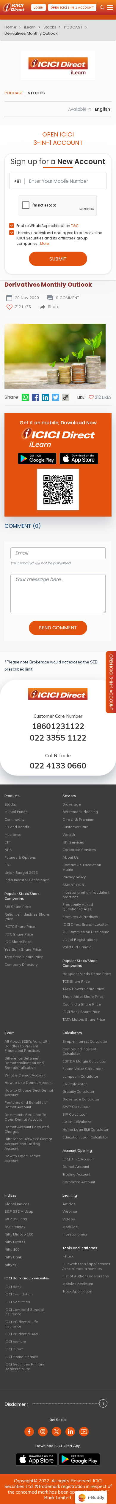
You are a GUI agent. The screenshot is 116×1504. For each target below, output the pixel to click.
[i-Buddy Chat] (91, 1493)
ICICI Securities (17, 1302)
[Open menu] (110, 7)
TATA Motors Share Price (83, 1019)
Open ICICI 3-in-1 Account (72, 7)
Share (53, 306)
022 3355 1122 (58, 738)
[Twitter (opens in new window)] (56, 1431)
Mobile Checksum (77, 1283)
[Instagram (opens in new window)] (43, 1431)
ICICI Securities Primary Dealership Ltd (24, 1366)
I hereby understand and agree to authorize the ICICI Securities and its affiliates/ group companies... (59, 238)
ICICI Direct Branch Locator (85, 924)
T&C (75, 225)
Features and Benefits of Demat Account (26, 1104)
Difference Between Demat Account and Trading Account (28, 1143)
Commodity (14, 819)
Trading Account (76, 1174)
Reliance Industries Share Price (26, 916)
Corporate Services (79, 849)
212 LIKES (23, 306)
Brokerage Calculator (80, 1099)
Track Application (77, 1291)
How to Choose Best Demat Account (28, 1092)
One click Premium (78, 819)
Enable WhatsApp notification (47, 225)
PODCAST (73, 27)
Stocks (10, 804)
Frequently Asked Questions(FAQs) (77, 906)
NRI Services (73, 842)
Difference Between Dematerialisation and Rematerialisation (24, 1063)
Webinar (69, 1211)
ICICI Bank (12, 1286)
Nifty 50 (10, 1264)
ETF (7, 842)
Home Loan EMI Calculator (85, 1129)
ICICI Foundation (18, 1294)
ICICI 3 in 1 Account (78, 1159)
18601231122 (58, 726)
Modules (70, 1227)
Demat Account (75, 1166)
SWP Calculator (76, 1106)
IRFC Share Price (18, 934)
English (102, 109)
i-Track (67, 1256)
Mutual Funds (16, 811)
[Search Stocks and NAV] (102, 7)
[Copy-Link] (65, 397)
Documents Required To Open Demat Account (25, 1117)
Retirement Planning (80, 811)
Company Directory (20, 964)
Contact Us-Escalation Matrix (81, 867)
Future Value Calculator (82, 1068)
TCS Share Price (76, 981)
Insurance (12, 834)
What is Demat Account (25, 1075)
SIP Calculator (74, 1114)
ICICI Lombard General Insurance (24, 1311)
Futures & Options (20, 857)
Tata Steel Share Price (23, 957)
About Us (70, 857)
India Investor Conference (26, 880)
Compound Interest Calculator (79, 1051)
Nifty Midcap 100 (18, 1234)
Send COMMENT (58, 627)
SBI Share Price (17, 906)
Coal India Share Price (81, 1004)
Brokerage (71, 804)
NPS (8, 849)
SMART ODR (73, 884)
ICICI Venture (15, 1341)
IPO (7, 865)
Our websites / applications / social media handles (86, 1266)
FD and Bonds (16, 827)
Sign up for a (58, 162)
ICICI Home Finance (21, 1356)
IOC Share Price (18, 941)
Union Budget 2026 (20, 872)
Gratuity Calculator (78, 1091)
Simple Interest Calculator (84, 1041)
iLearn (30, 27)
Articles (69, 1204)
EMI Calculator (74, 1084)
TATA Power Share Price (83, 989)
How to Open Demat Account (22, 1158)
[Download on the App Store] (36, 1459)
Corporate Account (78, 1182)
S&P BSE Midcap (18, 1211)
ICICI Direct (13, 1349)
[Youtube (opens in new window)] (84, 1431)
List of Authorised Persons (85, 1276)
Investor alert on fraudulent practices (85, 894)
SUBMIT (58, 258)
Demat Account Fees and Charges (26, 1129)
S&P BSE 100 (15, 1219)
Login (38, 7)
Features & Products (80, 916)
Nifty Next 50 (15, 1242)
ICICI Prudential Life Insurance (21, 1324)
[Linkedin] (45, 397)
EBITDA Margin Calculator (84, 1061)
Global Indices (16, 1204)
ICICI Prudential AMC (22, 1334)
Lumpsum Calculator (80, 1076)
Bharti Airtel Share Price (83, 996)
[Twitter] (55, 397)
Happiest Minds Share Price (86, 973)
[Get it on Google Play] (79, 1459)
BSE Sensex (14, 1227)
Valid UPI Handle (77, 947)
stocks (49, 27)
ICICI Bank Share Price (81, 1011)
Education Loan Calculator (85, 1137)
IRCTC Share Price (19, 926)
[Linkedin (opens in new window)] (70, 1431)
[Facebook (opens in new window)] (29, 1431)
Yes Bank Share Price (22, 949)
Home (10, 27)
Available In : (80, 109)
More (44, 243)
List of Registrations (80, 939)
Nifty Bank (13, 1257)
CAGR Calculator (76, 1121)
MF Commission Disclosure (85, 932)
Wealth (68, 834)
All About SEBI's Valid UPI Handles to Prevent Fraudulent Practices (26, 1046)
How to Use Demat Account (28, 1082)
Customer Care (75, 827)
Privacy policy (74, 877)
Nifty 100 (11, 1249)
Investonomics (75, 1234)
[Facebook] (35, 397)
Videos (68, 1219)
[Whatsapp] (25, 397)
